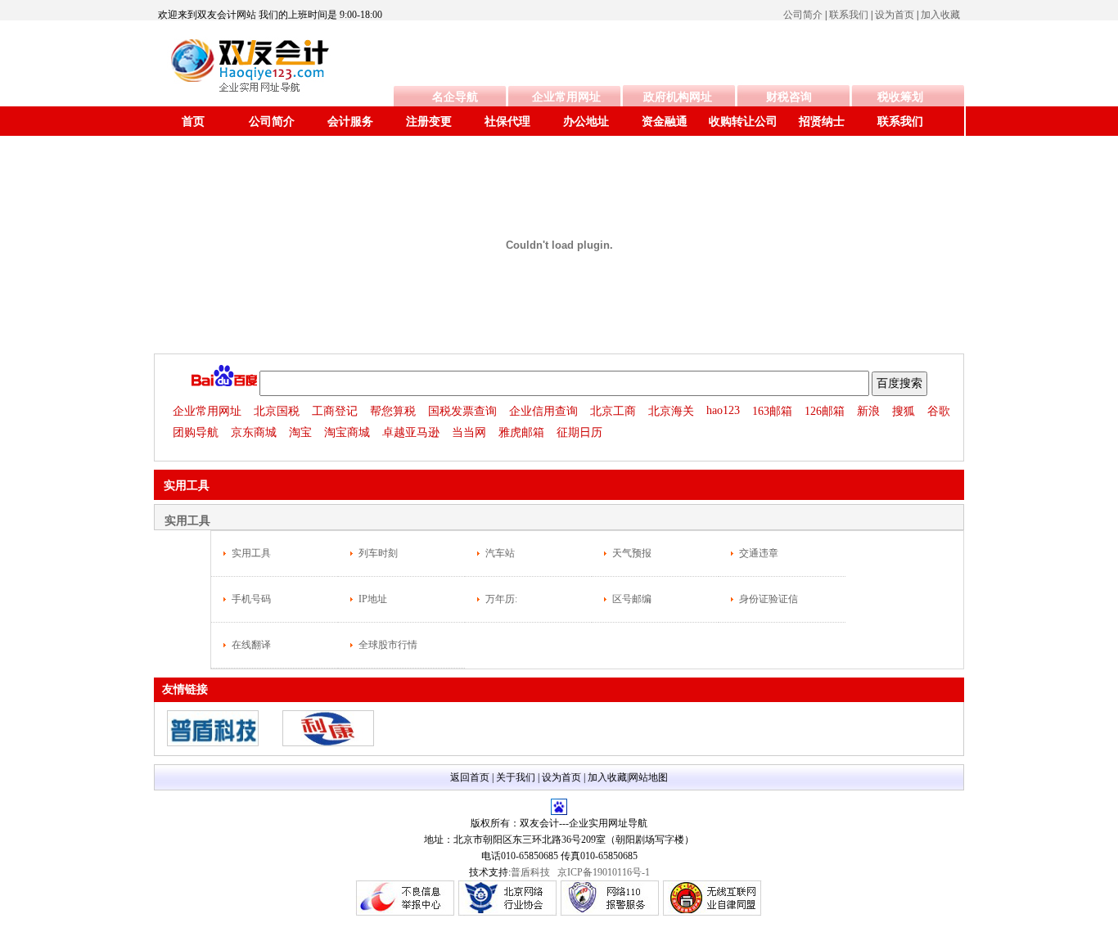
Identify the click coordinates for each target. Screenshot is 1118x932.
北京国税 (277, 411)
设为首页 (894, 14)
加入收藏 (940, 14)
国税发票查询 (462, 411)
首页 (193, 121)
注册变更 (429, 121)
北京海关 (671, 411)
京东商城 (254, 432)
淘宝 (300, 432)
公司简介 (803, 14)
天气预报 (631, 553)
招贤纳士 (822, 121)
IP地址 (372, 599)
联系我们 (848, 14)
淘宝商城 (347, 432)
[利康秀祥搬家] (328, 743)
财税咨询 (789, 97)
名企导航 (455, 97)
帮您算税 (393, 411)
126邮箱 (825, 411)
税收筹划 (900, 97)
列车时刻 (378, 553)
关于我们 (515, 777)
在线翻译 (251, 645)
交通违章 (758, 553)
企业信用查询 (543, 411)
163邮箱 (772, 411)
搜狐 (903, 411)
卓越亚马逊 (411, 432)
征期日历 (579, 432)
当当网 (469, 432)
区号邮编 (631, 599)
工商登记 (335, 411)
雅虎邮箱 (521, 432)
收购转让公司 (743, 121)
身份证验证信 (768, 599)
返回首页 (469, 777)
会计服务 (350, 121)
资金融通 (664, 121)
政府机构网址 (677, 97)
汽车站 (500, 553)
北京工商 (613, 411)
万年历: (501, 599)
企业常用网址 (566, 97)
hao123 (723, 410)
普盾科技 (530, 872)
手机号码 (251, 599)
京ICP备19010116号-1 (603, 872)
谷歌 (938, 411)
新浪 (868, 411)
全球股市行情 (387, 645)
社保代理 (507, 121)
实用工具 (251, 553)
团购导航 (196, 432)
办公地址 (586, 121)
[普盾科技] (213, 743)
